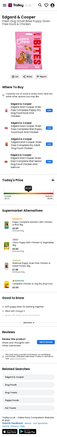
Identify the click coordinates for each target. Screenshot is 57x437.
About (28, 423)
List (16, 76)
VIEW (49, 110)
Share (29, 76)
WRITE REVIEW (45, 342)
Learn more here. (18, 358)
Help (22, 426)
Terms (5, 426)
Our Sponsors (40, 423)
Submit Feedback (12, 423)
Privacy (14, 426)
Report (43, 76)
